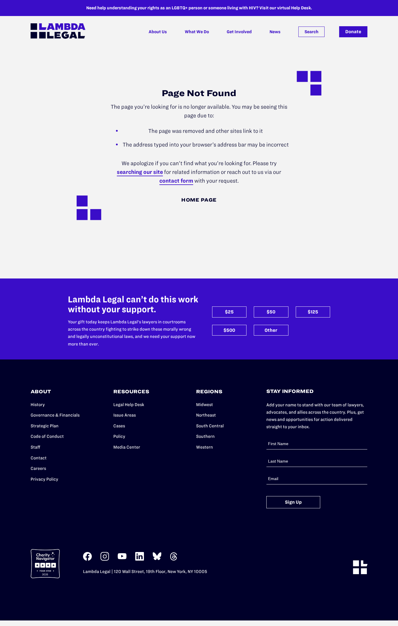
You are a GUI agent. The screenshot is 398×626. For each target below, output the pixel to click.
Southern (205, 436)
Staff (35, 447)
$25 (229, 311)
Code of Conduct (47, 436)
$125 (313, 311)
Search (311, 31)
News (275, 31)
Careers (38, 468)
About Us (158, 31)
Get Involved (239, 31)
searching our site (140, 172)
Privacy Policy (44, 479)
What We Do (197, 31)
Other (271, 330)
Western (204, 447)
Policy (119, 436)
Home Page (199, 199)
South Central (210, 426)
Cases (119, 426)
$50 (271, 311)
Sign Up (293, 502)
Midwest (204, 404)
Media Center (126, 447)
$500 (229, 330)
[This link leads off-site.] (87, 559)
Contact (39, 458)
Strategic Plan (45, 426)
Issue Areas (124, 415)
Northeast (206, 415)
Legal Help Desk (128, 404)
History (38, 404)
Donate (353, 31)
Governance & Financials (55, 415)
